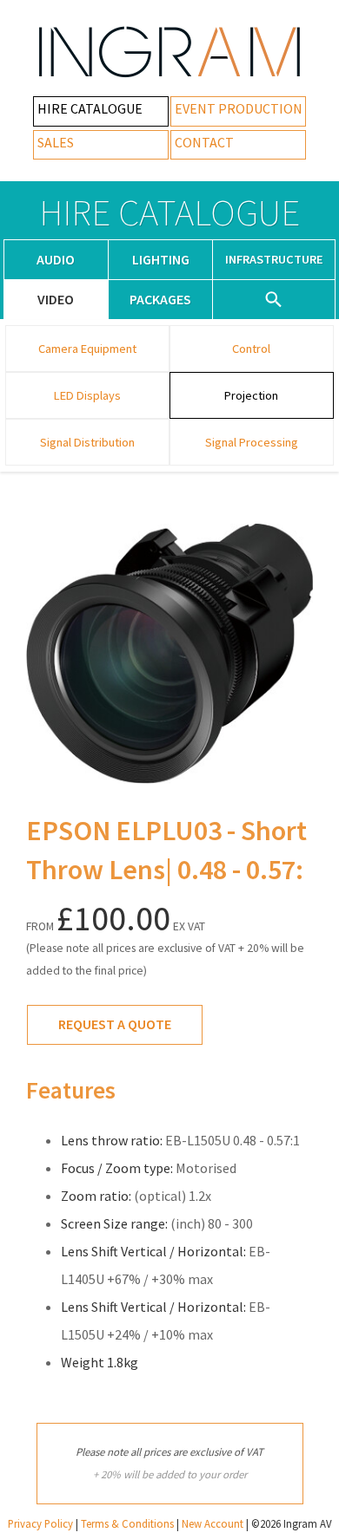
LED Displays (87, 395)
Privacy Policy (40, 1523)
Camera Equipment (87, 348)
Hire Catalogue (90, 108)
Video (55, 299)
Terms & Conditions (127, 1523)
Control (251, 348)
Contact (204, 142)
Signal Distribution (87, 442)
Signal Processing (251, 442)
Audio (56, 259)
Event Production (238, 108)
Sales (55, 142)
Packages (160, 299)
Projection (251, 395)
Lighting (160, 259)
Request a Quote (114, 1024)
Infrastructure (274, 259)
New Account (212, 1523)
